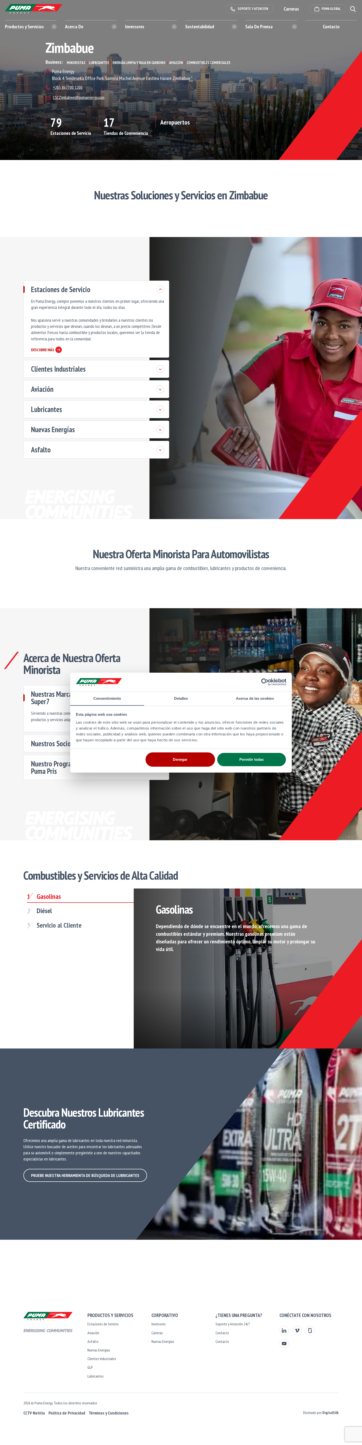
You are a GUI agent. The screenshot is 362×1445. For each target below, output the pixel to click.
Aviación (42, 389)
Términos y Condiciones (109, 1413)
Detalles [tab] (181, 698)
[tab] (80, 897)
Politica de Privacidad (67, 1413)
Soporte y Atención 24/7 (232, 1323)
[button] (352, 9)
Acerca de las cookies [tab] (255, 698)
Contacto (331, 26)
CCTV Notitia (34, 1413)
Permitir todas (251, 759)
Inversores (158, 1323)
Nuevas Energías (53, 429)
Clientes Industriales (58, 369)
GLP (90, 1367)
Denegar (180, 759)
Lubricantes (46, 409)
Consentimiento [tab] (107, 698)
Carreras (157, 1332)
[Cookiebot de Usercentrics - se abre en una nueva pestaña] (264, 682)
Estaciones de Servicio (60, 289)
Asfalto (41, 449)
